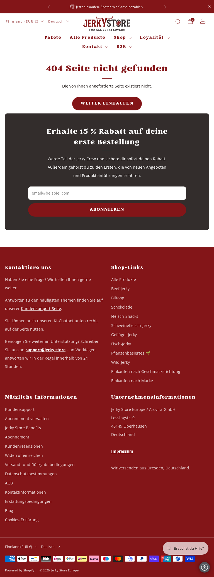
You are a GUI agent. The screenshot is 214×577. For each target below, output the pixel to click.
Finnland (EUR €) (22, 21)
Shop (120, 38)
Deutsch (56, 21)
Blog (9, 510)
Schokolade (121, 307)
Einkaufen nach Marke (132, 380)
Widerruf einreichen (24, 455)
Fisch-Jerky (121, 343)
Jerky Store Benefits (23, 427)
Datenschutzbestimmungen (31, 473)
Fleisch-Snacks (124, 316)
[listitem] (76, 6)
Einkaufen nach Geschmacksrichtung (145, 371)
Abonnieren (107, 210)
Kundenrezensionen (24, 446)
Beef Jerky (120, 288)
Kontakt (92, 47)
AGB (9, 483)
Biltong (117, 297)
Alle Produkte (87, 38)
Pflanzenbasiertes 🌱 (130, 353)
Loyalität (152, 38)
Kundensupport (20, 409)
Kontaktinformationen (25, 492)
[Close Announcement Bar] (209, 6)
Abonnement (17, 437)
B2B (121, 47)
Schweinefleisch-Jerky (131, 325)
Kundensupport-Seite (41, 308)
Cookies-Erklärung (22, 519)
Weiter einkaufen (107, 103)
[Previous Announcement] (48, 6)
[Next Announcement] (165, 6)
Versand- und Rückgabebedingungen (40, 464)
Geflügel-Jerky (124, 334)
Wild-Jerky (120, 362)
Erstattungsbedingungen (28, 501)
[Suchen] (178, 21)
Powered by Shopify (20, 570)
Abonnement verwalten (27, 418)
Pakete (53, 38)
